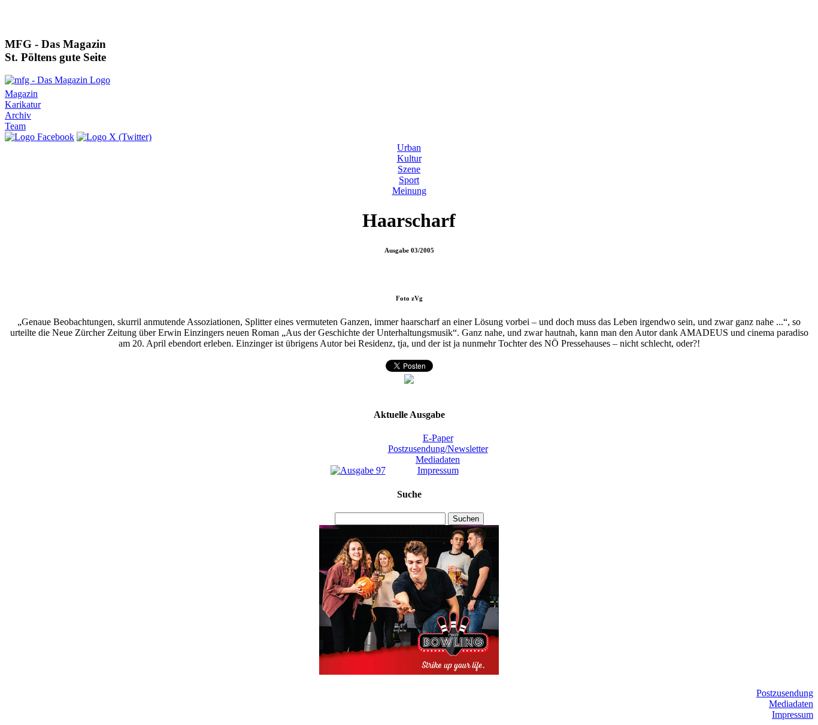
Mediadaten (438, 459)
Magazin (21, 94)
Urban (409, 147)
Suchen (466, 518)
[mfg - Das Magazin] (57, 80)
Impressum (438, 470)
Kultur (409, 158)
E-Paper (438, 438)
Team (15, 126)
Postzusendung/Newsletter (438, 449)
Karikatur (23, 104)
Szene (409, 169)
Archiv (18, 115)
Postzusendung (784, 693)
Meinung (409, 191)
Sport (409, 180)
